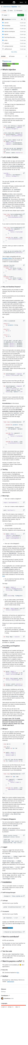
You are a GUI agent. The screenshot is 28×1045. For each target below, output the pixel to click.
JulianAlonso (7, 6)
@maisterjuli (10, 981)
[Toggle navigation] (2, 2)
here (3, 576)
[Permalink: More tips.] (1, 496)
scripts (5, 40)
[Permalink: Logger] (1, 847)
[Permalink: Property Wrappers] (1, 819)
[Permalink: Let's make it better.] (1, 157)
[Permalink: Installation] (1, 882)
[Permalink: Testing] (1, 470)
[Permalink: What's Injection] (1, 70)
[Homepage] (14, 2)
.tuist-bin (6, 22)
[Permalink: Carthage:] (1, 900)
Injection (14, 6)
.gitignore (6, 43)
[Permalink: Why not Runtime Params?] (1, 287)
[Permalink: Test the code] (1, 951)
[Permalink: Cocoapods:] (1, 911)
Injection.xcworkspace (9, 31)
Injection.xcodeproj (8, 28)
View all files (14, 51)
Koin (18, 972)
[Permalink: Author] (1, 976)
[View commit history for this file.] (24, 19)
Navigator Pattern (7, 258)
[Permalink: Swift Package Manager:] (1, 892)
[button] (24, 126)
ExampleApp (7, 25)
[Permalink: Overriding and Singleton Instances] (1, 647)
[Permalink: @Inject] (1, 729)
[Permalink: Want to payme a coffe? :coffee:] (1, 961)
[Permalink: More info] (1, 970)
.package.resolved (8, 46)
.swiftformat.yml (8, 49)
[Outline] (26, 56)
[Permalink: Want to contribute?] (1, 937)
